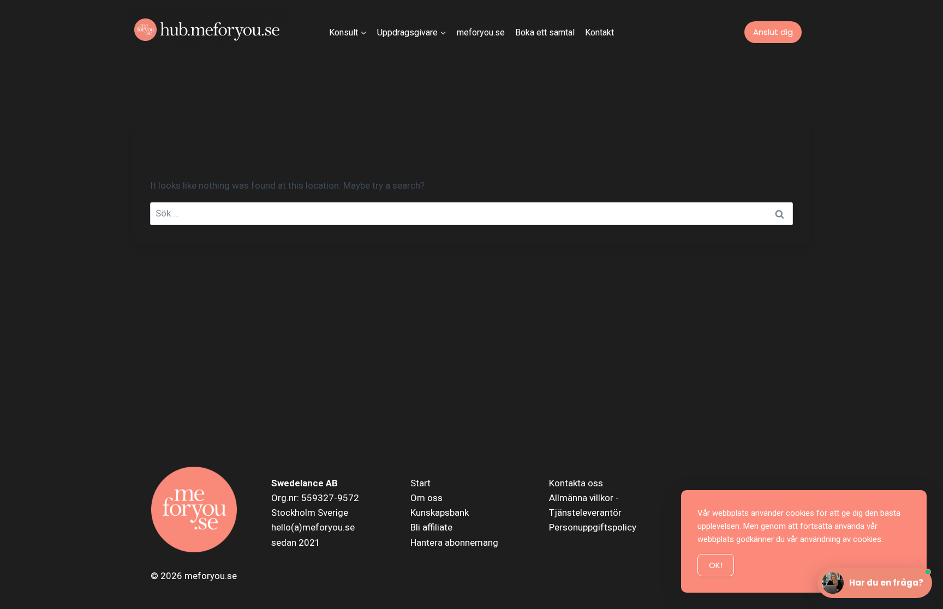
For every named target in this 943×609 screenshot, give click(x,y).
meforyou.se (481, 32)
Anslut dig (773, 32)
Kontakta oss (576, 483)
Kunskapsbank (439, 512)
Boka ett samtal (545, 32)
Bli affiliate (431, 527)
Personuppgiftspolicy (592, 527)
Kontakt (599, 32)
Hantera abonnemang (454, 542)
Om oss (426, 497)
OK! (716, 565)
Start (420, 483)
